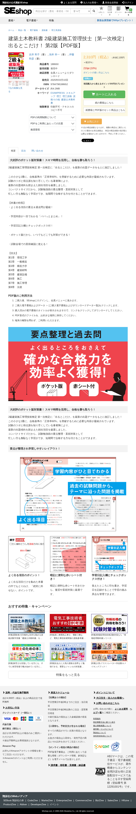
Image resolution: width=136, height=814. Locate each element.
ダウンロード (118, 13)
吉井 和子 (34, 54)
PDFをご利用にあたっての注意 (47, 123)
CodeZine (33, 800)
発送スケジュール (59, 692)
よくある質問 (69, 2)
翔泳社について (99, 733)
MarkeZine (47, 800)
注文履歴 (109, 13)
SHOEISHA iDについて (102, 736)
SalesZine (112, 800)
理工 (59, 96)
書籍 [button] (10, 20)
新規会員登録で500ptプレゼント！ (115, 20)
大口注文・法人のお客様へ (110, 698)
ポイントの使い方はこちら (96, 72)
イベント (54, 804)
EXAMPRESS (58, 93)
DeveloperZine (38, 804)
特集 (51, 20)
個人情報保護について (102, 726)
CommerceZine (83, 800)
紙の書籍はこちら (104, 102)
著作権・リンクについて (103, 729)
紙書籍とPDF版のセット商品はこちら (105, 110)
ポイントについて (105, 692)
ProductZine (9, 804)
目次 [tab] (23, 150)
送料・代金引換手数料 (17, 692)
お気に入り (101, 13)
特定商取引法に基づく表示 (104, 722)
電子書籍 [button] (31, 20)
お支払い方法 (12, 707)
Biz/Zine (99, 800)
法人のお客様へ (90, 2)
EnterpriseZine (64, 800)
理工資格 (67, 96)
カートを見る (128, 12)
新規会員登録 (111, 2)
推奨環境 (35, 129)
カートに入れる (106, 94)
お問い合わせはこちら (107, 703)
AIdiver (23, 804)
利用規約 (97, 719)
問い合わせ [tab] (37, 150)
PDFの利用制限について (43, 117)
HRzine (125, 800)
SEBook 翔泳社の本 (13, 800)
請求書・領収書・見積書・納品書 (68, 765)
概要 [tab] (13, 150)
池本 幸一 (54, 54)
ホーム (11, 30)
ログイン (129, 2)
